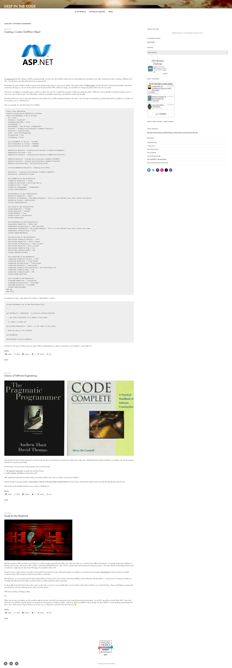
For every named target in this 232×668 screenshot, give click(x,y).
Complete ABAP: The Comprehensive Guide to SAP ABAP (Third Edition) (161, 88)
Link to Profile (150, 42)
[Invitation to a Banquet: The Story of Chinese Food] (149, 100)
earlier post (10, 79)
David (155, 66)
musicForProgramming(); (154, 156)
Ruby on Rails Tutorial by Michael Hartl (157, 163)
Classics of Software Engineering (20, 375)
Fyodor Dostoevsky (156, 106)
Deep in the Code (20, 6)
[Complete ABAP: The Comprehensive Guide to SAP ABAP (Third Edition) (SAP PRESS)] (149, 89)
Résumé (111, 11)
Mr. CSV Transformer (80, 11)
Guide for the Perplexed (16, 515)
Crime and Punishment (158, 105)
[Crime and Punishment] (149, 109)
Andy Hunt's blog (152, 142)
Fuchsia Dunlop (156, 100)
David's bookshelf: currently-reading (161, 84)
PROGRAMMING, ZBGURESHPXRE (156, 159)
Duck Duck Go (105, 572)
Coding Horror (151, 146)
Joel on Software (151, 152)
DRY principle (90, 85)
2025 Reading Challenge (158, 62)
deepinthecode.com (105, 647)
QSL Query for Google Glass (97, 11)
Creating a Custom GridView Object (22, 31)
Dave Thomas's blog (152, 149)
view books (165, 73)
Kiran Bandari (152, 92)
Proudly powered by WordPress (106, 663)
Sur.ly (108, 651)
